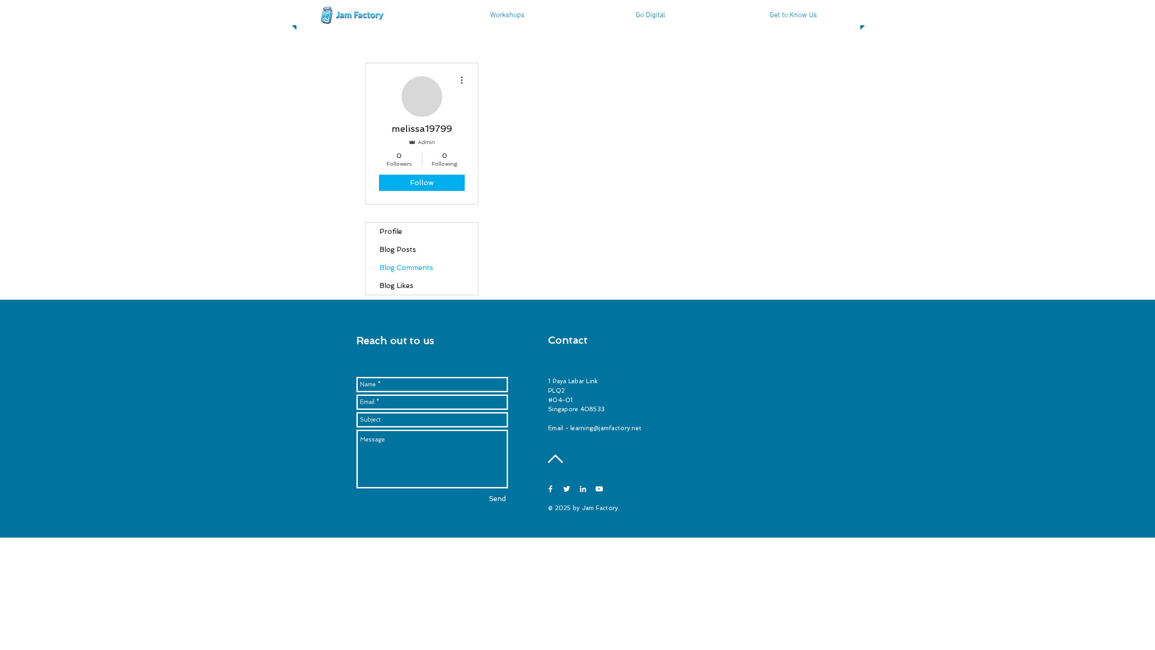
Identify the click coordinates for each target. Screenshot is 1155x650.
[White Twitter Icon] (566, 488)
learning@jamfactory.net (606, 428)
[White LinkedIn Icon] (582, 488)
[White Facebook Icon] (550, 488)
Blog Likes (396, 286)
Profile (390, 232)
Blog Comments (406, 268)
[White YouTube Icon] (599, 488)
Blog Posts (397, 250)
